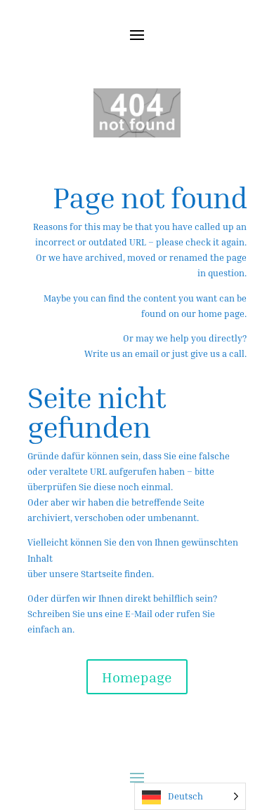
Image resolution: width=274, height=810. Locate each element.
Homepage (137, 676)
